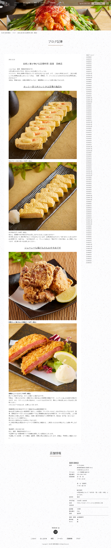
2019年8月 (88, 228)
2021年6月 (88, 183)
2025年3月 (88, 91)
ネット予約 (98, 3)
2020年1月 (88, 218)
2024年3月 (88, 116)
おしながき (43, 538)
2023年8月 (88, 130)
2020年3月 (88, 214)
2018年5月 (88, 258)
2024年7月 (88, 108)
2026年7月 (88, 59)
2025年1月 (88, 95)
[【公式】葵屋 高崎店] (6, 4)
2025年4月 (88, 89)
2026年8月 (88, 57)
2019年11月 (89, 222)
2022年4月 (88, 163)
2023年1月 (88, 144)
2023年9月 (88, 128)
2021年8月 (88, 179)
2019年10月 (89, 224)
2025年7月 (88, 83)
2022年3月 (88, 165)
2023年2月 (88, 142)
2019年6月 (88, 232)
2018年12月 (89, 244)
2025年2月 (88, 93)
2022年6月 (88, 159)
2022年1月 (88, 169)
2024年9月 (88, 104)
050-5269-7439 (85, 3)
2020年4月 (88, 212)
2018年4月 (88, 260)
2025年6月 (88, 85)
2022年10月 (89, 150)
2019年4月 (88, 236)
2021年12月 (89, 171)
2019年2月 (88, 240)
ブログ (78, 538)
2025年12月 (89, 73)
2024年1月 (88, 120)
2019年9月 (88, 226)
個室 (52, 538)
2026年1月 (88, 71)
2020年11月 (89, 197)
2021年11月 (89, 173)
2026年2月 (88, 69)
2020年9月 (88, 201)
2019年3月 (88, 238)
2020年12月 (89, 195)
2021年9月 (88, 177)
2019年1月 (88, 242)
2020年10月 (89, 199)
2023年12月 (89, 122)
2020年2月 (88, 216)
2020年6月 (88, 207)
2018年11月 (89, 246)
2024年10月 (89, 102)
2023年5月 (88, 136)
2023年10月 (89, 126)
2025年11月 (89, 75)
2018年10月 (89, 248)
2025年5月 (88, 87)
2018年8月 (88, 252)
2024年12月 (89, 97)
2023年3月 (88, 140)
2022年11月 (89, 148)
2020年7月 (88, 205)
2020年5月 (88, 210)
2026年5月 (88, 63)
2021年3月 (88, 189)
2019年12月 (89, 220)
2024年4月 (88, 114)
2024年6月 (88, 110)
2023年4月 (88, 138)
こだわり (33, 538)
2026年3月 (88, 67)
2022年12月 (89, 146)
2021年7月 (88, 181)
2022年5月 (88, 161)
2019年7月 (88, 230)
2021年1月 (88, 193)
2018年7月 (88, 254)
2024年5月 (88, 112)
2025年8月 (88, 81)
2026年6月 (88, 61)
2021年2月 (88, 191)
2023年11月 (89, 124)
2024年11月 (89, 100)
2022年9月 (88, 152)
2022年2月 (88, 167)
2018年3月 (88, 262)
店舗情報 (69, 538)
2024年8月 (88, 106)
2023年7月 (88, 132)
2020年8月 (88, 203)
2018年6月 (88, 256)
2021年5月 (88, 185)
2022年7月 (88, 157)
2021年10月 (89, 175)
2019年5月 (88, 234)
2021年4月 (88, 187)
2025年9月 (88, 79)
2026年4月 (88, 65)
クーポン (60, 538)
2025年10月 (89, 77)
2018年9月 (88, 250)
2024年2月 (88, 118)
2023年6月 (88, 134)
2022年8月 (88, 155)
